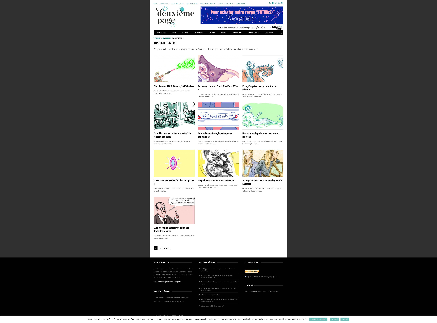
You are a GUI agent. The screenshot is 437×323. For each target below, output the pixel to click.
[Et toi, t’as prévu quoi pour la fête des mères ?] (262, 68)
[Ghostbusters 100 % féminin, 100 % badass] (174, 68)
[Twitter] (276, 3)
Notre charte (165, 3)
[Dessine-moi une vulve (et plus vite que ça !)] (174, 163)
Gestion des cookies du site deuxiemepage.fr (169, 301)
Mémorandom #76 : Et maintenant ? (212, 306)
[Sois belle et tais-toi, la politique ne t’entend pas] (218, 115)
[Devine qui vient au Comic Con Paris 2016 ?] (218, 68)
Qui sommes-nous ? (177, 3)
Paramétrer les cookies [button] (318, 319)
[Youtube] (278, 3)
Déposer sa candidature (208, 3)
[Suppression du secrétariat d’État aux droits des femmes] (174, 210)
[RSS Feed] (270, 3)
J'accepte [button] (335, 319)
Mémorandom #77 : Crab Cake (210, 295)
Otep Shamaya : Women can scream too (216, 180)
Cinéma (212, 33)
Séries (223, 33)
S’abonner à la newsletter (226, 3)
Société (185, 33)
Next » (166, 248)
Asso (174, 33)
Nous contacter (241, 3)
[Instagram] (281, 3)
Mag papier (161, 33)
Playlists (269, 33)
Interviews (198, 33)
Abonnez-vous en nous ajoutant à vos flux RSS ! (262, 291)
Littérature (236, 33)
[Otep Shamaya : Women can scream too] (218, 163)
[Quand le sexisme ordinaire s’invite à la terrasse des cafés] (174, 115)
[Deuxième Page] (175, 16)
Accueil (156, 3)
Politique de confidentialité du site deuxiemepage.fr (171, 298)
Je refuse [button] (345, 319)
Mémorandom (253, 33)
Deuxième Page (159, 38)
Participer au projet (192, 3)
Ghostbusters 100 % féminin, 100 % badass (174, 86)
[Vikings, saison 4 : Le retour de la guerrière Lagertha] (262, 163)
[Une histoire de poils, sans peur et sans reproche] (262, 115)
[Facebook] (272, 3)
